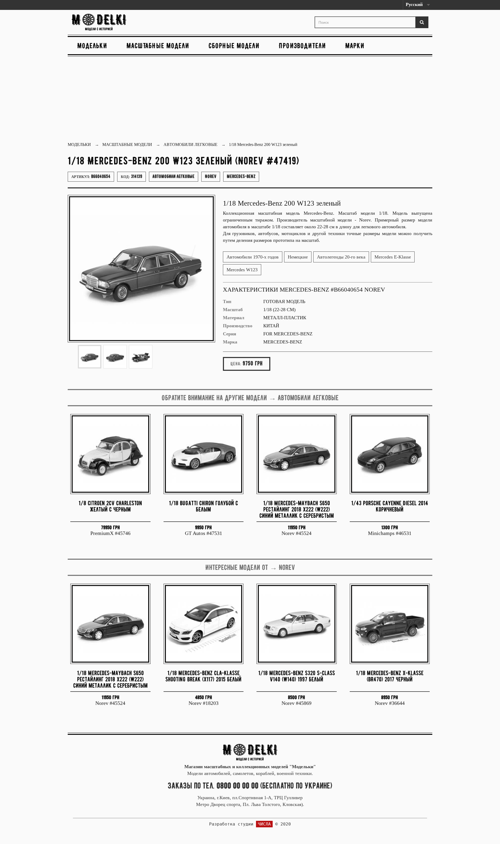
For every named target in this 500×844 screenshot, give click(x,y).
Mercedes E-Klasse (392, 257)
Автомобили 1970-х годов (253, 257)
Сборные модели (234, 45)
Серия (229, 333)
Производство (237, 325)
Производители (302, 45)
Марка (230, 341)
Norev (210, 176)
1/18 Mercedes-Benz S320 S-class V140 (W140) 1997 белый (296, 676)
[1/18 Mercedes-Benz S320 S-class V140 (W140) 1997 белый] (296, 624)
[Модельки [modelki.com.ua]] (128, 22)
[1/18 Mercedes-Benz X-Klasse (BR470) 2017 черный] (390, 624)
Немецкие (298, 257)
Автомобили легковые (174, 176)
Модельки (92, 45)
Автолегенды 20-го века (341, 257)
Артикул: (90, 176)
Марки (355, 45)
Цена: (235, 364)
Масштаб (233, 309)
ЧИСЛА (264, 824)
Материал (233, 317)
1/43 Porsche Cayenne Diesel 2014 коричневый (389, 506)
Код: (131, 176)
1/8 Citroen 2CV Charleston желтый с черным (110, 506)
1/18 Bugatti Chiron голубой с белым (203, 506)
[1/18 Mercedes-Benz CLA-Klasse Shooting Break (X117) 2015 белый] (203, 624)
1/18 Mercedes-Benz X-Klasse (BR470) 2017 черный (389, 676)
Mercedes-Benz (241, 176)
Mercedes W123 (242, 269)
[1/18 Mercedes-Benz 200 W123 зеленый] (89, 356)
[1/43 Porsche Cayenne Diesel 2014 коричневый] (390, 454)
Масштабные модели (158, 45)
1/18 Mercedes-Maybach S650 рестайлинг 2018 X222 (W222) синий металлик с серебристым (296, 509)
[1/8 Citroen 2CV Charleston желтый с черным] (110, 454)
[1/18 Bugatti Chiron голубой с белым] (203, 454)
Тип (227, 301)
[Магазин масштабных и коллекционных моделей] (250, 752)
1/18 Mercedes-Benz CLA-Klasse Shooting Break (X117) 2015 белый (203, 676)
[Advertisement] (250, 99)
